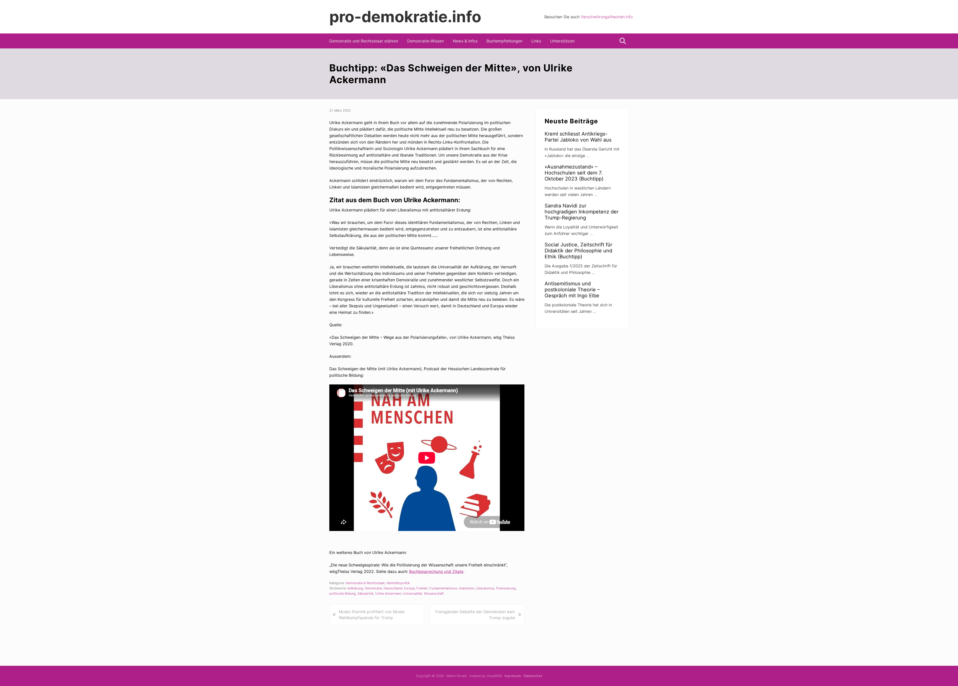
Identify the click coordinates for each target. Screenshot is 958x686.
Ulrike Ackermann (388, 593)
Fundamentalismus (443, 588)
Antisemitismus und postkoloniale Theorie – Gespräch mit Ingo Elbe (572, 290)
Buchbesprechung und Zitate (436, 571)
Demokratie (373, 588)
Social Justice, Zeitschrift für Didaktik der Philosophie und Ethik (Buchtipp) (578, 251)
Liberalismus (485, 588)
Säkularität (365, 593)
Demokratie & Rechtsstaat (365, 583)
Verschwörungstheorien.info (607, 16)
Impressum (512, 676)
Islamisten (466, 588)
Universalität (412, 593)
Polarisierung (506, 588)
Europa (409, 588)
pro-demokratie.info (405, 16)
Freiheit (422, 588)
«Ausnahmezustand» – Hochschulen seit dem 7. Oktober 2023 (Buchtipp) (574, 173)
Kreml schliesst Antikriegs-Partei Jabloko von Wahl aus (578, 137)
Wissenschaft (434, 593)
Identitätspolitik (398, 583)
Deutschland (393, 588)
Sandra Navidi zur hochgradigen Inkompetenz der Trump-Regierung (581, 212)
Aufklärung (355, 588)
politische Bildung (342, 593)
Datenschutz (533, 676)
